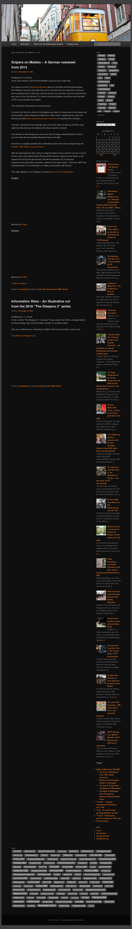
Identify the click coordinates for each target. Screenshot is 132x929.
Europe (101, 97)
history (101, 56)
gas (93, 867)
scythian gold (47, 894)
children (68, 855)
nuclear (98, 886)
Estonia (82, 863)
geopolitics (114, 71)
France (112, 104)
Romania (78, 890)
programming (34, 890)
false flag (46, 289)
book (44, 855)
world (31, 906)
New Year (71, 886)
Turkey (75, 898)
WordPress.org (102, 838)
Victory (107, 112)
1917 (17, 851)
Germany (53, 289)
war (100, 78)
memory (112, 93)
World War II (25, 44)
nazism (101, 67)
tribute (116, 112)
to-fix (41, 898)
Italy (77, 874)
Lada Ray (102, 104)
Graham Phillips (74, 871)
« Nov (101, 155)
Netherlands (56, 886)
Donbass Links (72, 44)
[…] (97, 186)
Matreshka (19, 882)
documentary (104, 82)
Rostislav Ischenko (95, 890)
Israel (67, 875)
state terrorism (109, 894)
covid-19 (110, 855)
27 (105, 151)
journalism (103, 85)
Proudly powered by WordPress (72, 920)
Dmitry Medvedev (87, 859)
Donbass (102, 71)
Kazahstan (36, 878)
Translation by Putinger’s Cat (23, 335)
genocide (105, 867)
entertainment (41, 386)
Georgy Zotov (39, 871)
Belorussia (87, 851)
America (62, 851)
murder (82, 882)
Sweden (18, 898)
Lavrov (76, 878)
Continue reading (19, 283)
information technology (24, 875)
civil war (39, 289)
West (101, 100)
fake (17, 867)
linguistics (90, 878)
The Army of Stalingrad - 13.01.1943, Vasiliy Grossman (109, 775)
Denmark (52, 859)
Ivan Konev (109, 874)
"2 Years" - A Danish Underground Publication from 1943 (106, 805)
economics (35, 863)
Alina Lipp (31, 118)
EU (100, 112)
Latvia (65, 878)
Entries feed (101, 833)
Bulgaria (55, 855)
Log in (99, 830)
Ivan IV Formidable (92, 874)
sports (94, 894)
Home (14, 44)
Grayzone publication (38, 87)
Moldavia (59, 882)
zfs (91, 906)
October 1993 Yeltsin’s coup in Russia (27, 146)
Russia (58, 386)
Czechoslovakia (36, 859)
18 (98, 148)
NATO (113, 74)
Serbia (60, 894)
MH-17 (46, 882)
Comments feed (102, 836)
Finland (67, 867)
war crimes (103, 74)
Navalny (28, 886)
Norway (84, 886)
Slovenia (73, 894)
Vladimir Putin (63, 902)
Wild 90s (112, 108)
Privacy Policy (102, 821)
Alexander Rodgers (46, 851)
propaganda (49, 890)
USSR (111, 59)
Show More (101, 115)
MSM (59, 289)
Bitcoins (18, 855)
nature (17, 886)
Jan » (115, 155)
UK (112, 85)
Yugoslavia (79, 906)
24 (118, 148)
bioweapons (103, 851)
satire (34, 894)
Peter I (109, 886)
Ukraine (65, 289)
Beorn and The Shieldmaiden (61, 171)
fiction (42, 867)
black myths (31, 855)
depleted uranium (68, 859)
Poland (109, 100)
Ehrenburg (49, 863)
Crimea (111, 97)
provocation (64, 890)
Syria (30, 898)
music (95, 882)
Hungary (106, 871)
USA (114, 63)
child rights (81, 855)
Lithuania (105, 878)
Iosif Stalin (44, 875)
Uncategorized (23, 289)
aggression (30, 851)
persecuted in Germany (47, 118)
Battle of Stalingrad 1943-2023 (108, 769)
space (84, 894)
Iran (57, 875)
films (49, 386)
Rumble (23, 224)
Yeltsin (64, 906)
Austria (74, 851)
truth (64, 898)
